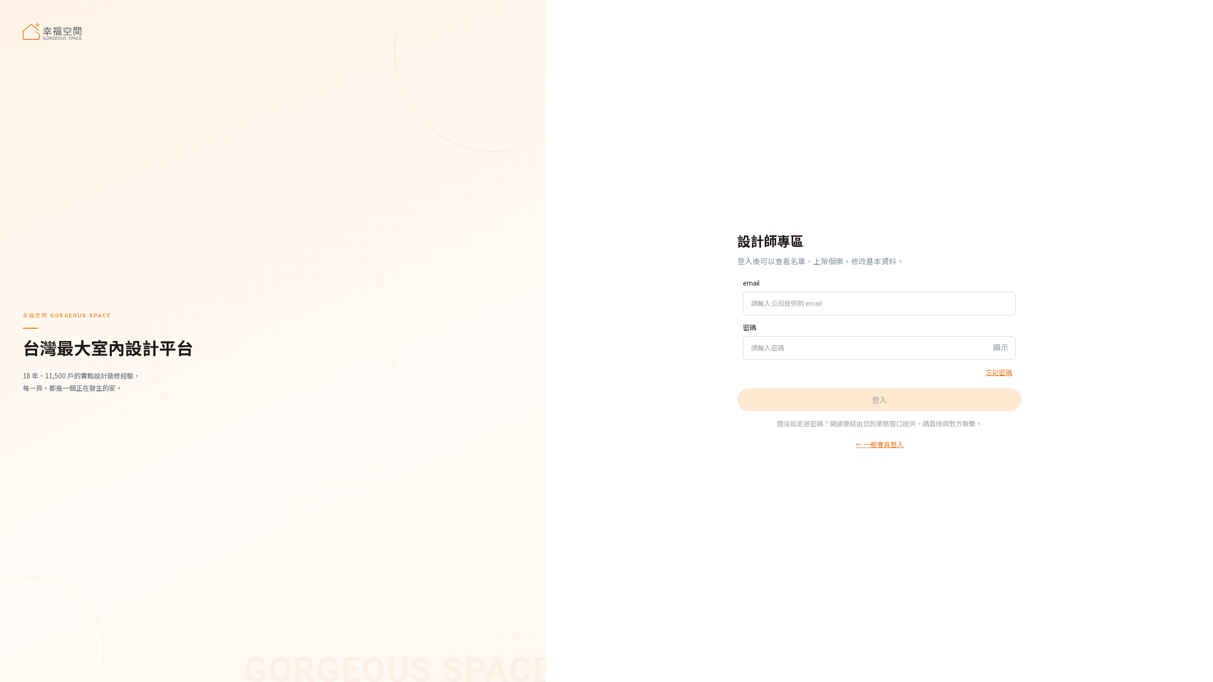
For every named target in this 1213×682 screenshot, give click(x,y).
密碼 (749, 328)
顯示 (1000, 347)
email (751, 283)
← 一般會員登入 (880, 444)
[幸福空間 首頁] (273, 31)
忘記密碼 (999, 372)
